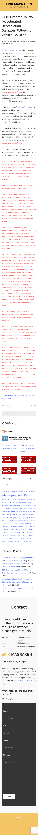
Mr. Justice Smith (18, 520)
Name (5, 711)
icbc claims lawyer (28, 511)
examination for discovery (11, 505)
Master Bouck (7, 520)
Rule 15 (8, 538)
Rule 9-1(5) (15, 532)
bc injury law (17, 495)
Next (33, 406)
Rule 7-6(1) (20, 529)
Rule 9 (29, 530)
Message (6, 755)
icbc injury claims (12, 514)
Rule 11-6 (8, 535)
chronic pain (22, 499)
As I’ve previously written (11, 50)
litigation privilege (24, 517)
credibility (6, 502)
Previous (6, 406)
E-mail (5, 726)
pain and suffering (18, 526)
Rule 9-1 (6, 533)
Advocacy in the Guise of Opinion (14, 491)
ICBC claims (14, 511)
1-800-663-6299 (23, 637)
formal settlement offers (14, 508)
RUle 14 (24, 536)
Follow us (8, 431)
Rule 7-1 (5, 529)
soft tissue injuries (19, 541)
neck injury (30, 520)
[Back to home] (19, 5)
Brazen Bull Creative (18, 818)
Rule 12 (16, 536)
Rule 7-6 (12, 529)
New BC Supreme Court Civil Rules (12, 523)
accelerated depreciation (11, 395)
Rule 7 (30, 526)
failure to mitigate (26, 505)
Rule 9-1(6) (25, 532)
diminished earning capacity (21, 502)
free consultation (29, 508)
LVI (33, 517)
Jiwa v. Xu (26, 395)
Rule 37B (15, 538)
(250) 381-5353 (23, 643)
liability (13, 518)
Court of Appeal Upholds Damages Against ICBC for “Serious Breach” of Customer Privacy (18, 582)
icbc (4, 511)
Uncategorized (8, 43)
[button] (19, 824)
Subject (6, 740)
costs (31, 499)
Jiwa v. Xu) (21, 107)
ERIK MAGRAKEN (14, 41)
